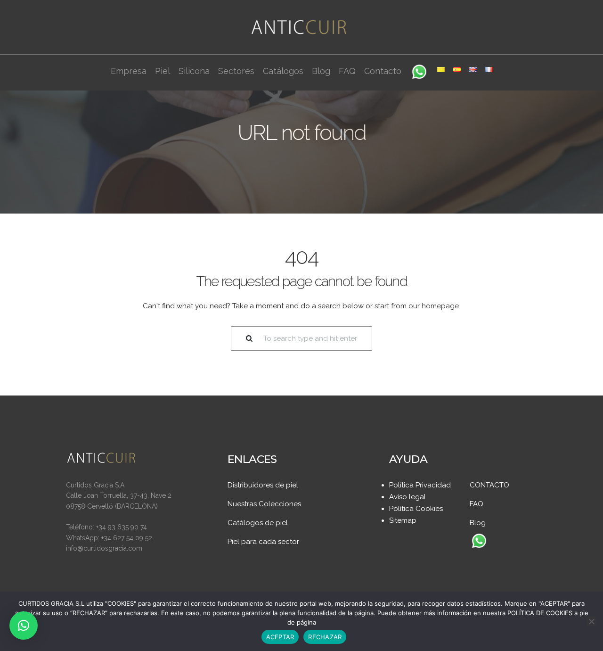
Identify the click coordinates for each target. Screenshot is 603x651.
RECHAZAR (325, 637)
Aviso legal (407, 497)
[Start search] (243, 338)
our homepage (433, 306)
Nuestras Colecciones (264, 504)
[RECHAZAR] (591, 621)
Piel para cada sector (263, 541)
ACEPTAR (280, 637)
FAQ (476, 504)
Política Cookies (416, 508)
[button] (23, 625)
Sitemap (402, 520)
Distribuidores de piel (263, 485)
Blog (478, 523)
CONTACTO (489, 485)
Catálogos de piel (258, 523)
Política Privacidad (420, 485)
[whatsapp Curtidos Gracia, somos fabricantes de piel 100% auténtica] (479, 541)
